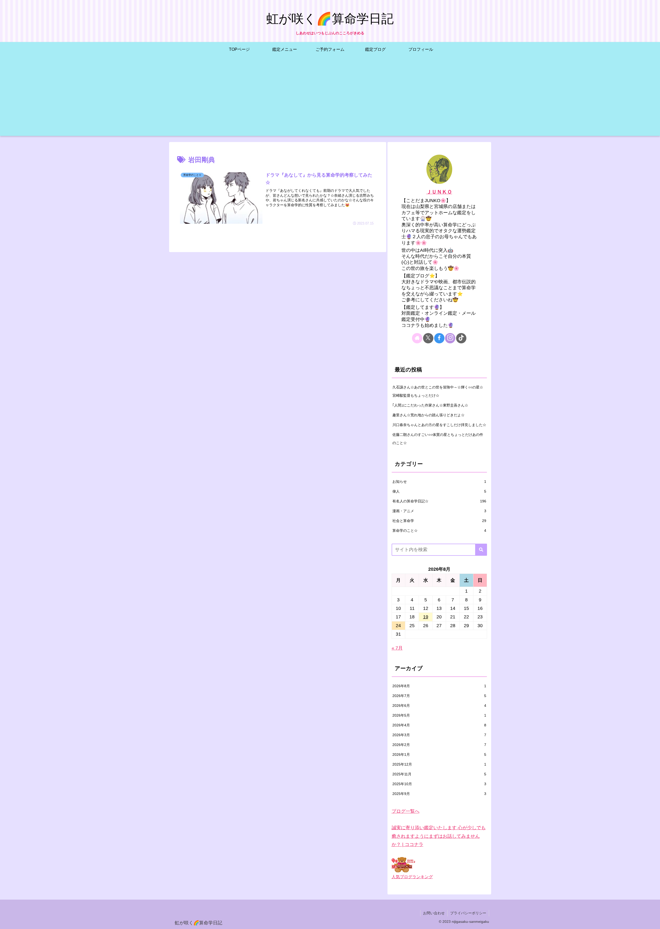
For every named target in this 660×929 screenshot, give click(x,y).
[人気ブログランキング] (403, 864)
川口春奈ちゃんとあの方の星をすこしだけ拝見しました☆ (439, 425)
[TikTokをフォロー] (461, 338)
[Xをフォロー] (428, 338)
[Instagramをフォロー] (450, 338)
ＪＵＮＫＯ (439, 192)
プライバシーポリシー (468, 913)
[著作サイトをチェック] (417, 338)
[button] (481, 550)
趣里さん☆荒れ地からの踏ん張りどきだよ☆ (428, 415)
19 (425, 616)
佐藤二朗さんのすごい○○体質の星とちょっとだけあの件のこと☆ (437, 439)
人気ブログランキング (412, 876)
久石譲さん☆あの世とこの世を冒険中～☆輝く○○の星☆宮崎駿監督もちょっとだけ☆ (437, 391)
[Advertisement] (330, 100)
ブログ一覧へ (405, 811)
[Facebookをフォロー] (439, 338)
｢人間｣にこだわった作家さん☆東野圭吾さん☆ (430, 405)
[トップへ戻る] (652, 921)
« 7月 (397, 648)
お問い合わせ (434, 913)
